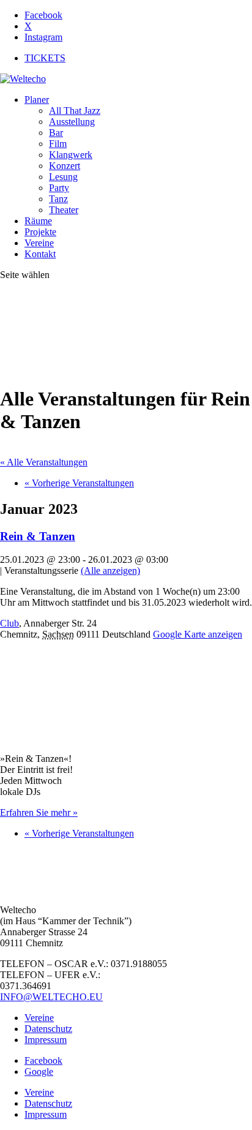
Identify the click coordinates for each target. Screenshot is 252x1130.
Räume (38, 221)
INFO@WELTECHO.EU (51, 997)
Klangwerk (70, 154)
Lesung (63, 176)
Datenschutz (48, 1028)
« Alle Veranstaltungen (43, 462)
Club (9, 623)
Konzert (64, 165)
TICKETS (44, 58)
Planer (36, 99)
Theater (63, 210)
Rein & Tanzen (37, 536)
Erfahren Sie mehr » (39, 812)
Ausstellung (72, 121)
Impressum (45, 1039)
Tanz (58, 199)
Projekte (40, 232)
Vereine (39, 243)
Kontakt (40, 254)
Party (59, 188)
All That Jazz (74, 110)
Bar (56, 132)
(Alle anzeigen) (110, 570)
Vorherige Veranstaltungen (79, 483)
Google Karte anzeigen (197, 634)
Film (58, 143)
